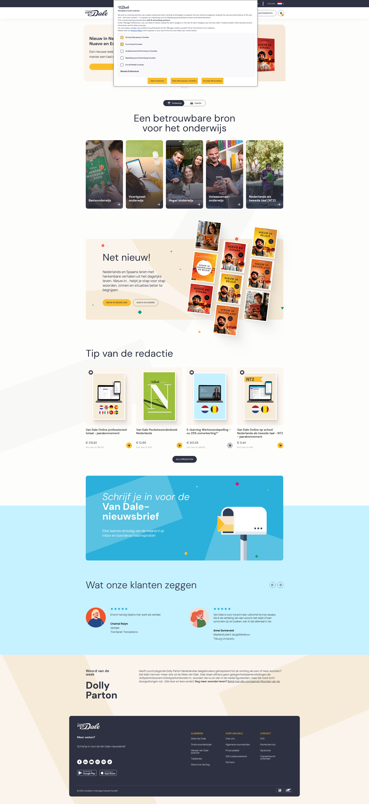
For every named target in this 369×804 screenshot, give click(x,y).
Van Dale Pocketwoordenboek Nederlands (156, 431)
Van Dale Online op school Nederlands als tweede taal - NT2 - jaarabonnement (260, 433)
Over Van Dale (234, 733)
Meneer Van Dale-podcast (200, 751)
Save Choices (157, 81)
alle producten (184, 459)
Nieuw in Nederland (116, 302)
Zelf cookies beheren (236, 756)
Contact (265, 733)
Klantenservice (267, 744)
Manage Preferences (130, 71)
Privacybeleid (232, 750)
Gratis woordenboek (201, 744)
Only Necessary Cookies (184, 81)
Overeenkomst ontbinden (267, 757)
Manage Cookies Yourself (106, 790)
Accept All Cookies (212, 81)
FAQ (262, 738)
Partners (230, 762)
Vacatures (265, 750)
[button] (273, 585)
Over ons (230, 738)
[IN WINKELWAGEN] (129, 445)
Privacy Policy (136, 30)
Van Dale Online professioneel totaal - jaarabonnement (106, 431)
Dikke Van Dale (198, 738)
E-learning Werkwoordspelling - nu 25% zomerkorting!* (209, 431)
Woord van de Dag (200, 764)
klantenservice (264, 13)
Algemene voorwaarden (238, 744)
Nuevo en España (146, 302)
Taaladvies (196, 758)
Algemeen (197, 733)
